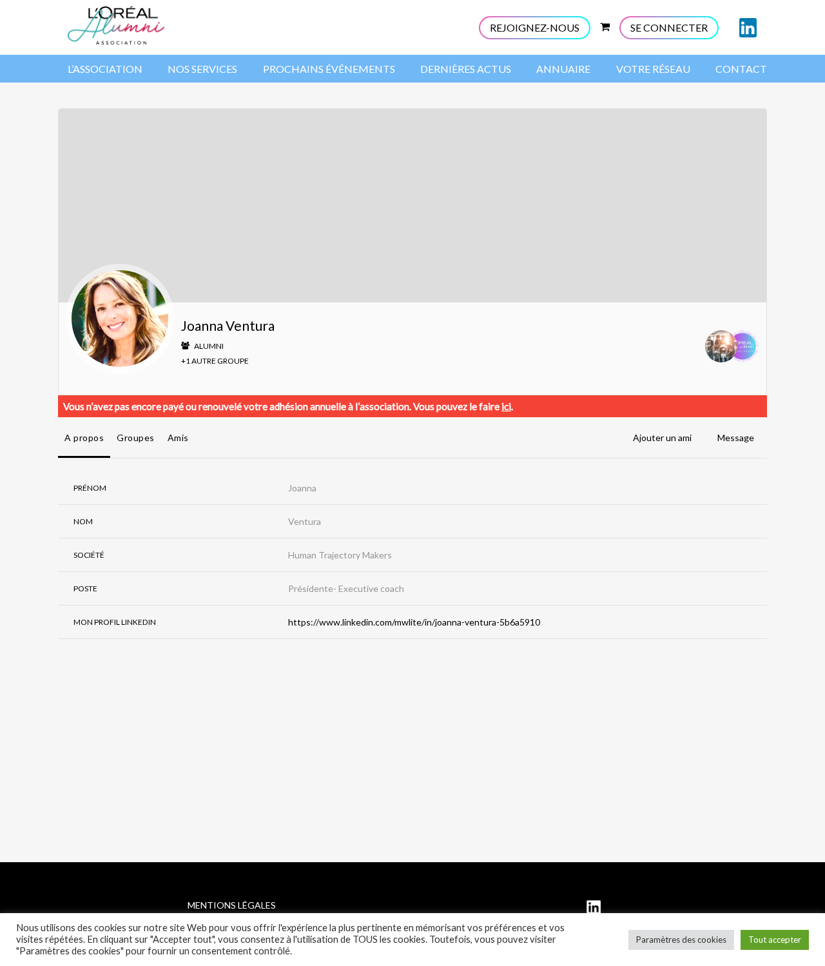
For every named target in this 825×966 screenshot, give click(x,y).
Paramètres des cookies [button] (681, 939)
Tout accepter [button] (774, 939)
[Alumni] (742, 348)
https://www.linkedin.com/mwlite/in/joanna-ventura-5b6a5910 (414, 621)
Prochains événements (329, 69)
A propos (84, 437)
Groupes (136, 437)
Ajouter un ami (662, 437)
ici (506, 406)
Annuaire (563, 69)
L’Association (105, 69)
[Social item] (747, 27)
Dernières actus (465, 69)
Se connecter (669, 27)
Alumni (208, 346)
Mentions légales (232, 905)
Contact (741, 69)
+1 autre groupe (215, 361)
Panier (604, 25)
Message (735, 437)
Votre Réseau (653, 69)
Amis (178, 437)
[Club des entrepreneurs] (721, 348)
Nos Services (202, 69)
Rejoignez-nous (534, 27)
